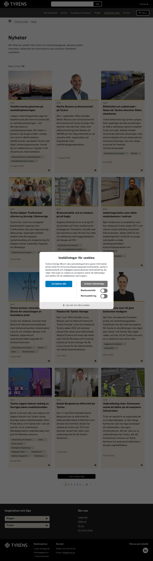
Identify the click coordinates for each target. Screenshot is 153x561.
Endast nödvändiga (94, 284)
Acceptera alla (59, 284)
